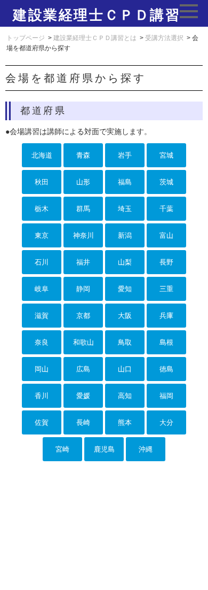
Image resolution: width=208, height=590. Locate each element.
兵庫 (166, 316)
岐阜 (42, 289)
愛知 (125, 289)
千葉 (166, 209)
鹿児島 (104, 449)
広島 (83, 369)
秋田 (42, 182)
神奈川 (83, 235)
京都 (83, 316)
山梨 (125, 262)
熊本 (125, 422)
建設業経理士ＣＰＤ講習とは (95, 38)
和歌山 (83, 342)
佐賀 (42, 422)
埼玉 (125, 209)
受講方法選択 (164, 38)
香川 (42, 396)
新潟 (125, 235)
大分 (166, 422)
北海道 (41, 155)
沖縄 (146, 449)
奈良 (42, 342)
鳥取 (125, 342)
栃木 (42, 209)
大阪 (125, 316)
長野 (166, 262)
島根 (166, 342)
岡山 (42, 369)
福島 (125, 182)
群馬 (83, 209)
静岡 (83, 289)
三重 (166, 289)
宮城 (166, 155)
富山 (166, 235)
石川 (42, 262)
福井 (83, 262)
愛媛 (83, 396)
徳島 (166, 369)
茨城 (166, 182)
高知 (125, 396)
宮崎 (62, 449)
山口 (125, 369)
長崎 (83, 422)
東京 (42, 235)
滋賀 (42, 316)
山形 (83, 182)
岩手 (125, 155)
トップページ (25, 38)
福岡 (166, 396)
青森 (83, 155)
